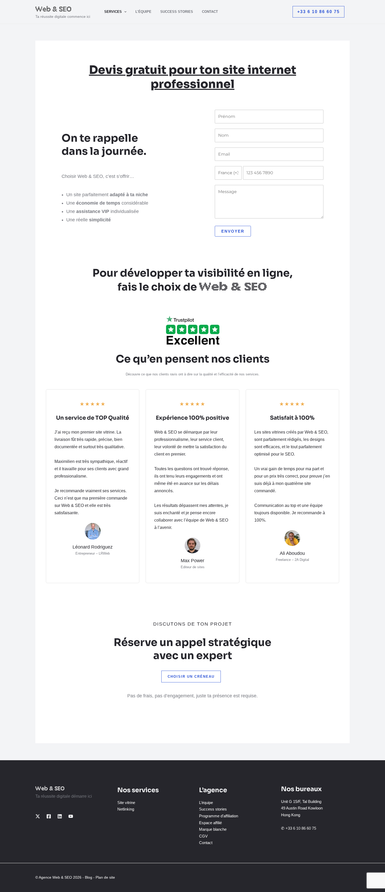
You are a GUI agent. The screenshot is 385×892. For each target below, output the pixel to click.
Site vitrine (126, 802)
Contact (210, 12)
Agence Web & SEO (55, 877)
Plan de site (105, 877)
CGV (203, 836)
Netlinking (125, 809)
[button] (124, 11)
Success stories (176, 12)
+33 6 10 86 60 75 (300, 828)
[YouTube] (70, 816)
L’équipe (143, 12)
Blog (88, 877)
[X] (37, 816)
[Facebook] (48, 816)
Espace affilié (210, 822)
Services (113, 12)
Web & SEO (53, 9)
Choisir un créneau (191, 676)
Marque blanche (213, 829)
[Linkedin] (59, 816)
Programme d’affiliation (218, 816)
